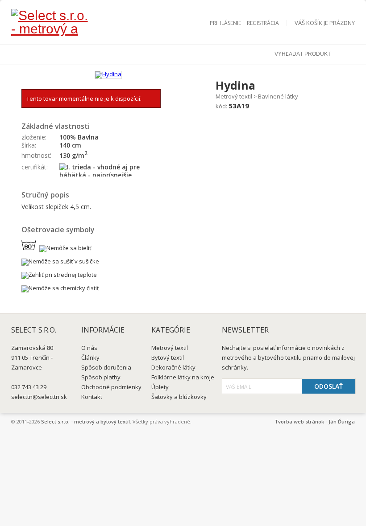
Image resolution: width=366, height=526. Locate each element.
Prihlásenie (225, 23)
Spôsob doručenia (106, 367)
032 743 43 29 (28, 387)
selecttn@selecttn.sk (39, 397)
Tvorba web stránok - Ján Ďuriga (314, 421)
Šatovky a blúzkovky (179, 397)
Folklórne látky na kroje (182, 377)
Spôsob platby (101, 377)
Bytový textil (167, 357)
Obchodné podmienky (111, 387)
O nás (89, 348)
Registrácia (263, 23)
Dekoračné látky (173, 367)
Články (90, 357)
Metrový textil (234, 96)
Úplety (160, 387)
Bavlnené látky (278, 96)
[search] (348, 54)
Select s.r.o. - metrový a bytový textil (85, 421)
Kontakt (91, 397)
